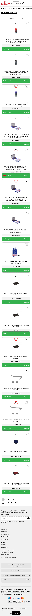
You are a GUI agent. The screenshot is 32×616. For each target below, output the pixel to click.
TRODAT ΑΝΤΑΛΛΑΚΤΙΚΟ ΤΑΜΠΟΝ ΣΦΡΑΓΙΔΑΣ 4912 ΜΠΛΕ (16, 389)
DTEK (20, 613)
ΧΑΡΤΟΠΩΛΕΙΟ (8, 8)
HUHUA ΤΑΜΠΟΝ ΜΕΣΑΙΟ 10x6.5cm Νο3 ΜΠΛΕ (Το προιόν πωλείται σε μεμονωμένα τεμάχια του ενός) (16, 199)
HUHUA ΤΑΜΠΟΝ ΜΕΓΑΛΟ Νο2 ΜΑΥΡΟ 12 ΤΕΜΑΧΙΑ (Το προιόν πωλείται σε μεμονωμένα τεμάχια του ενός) (16, 167)
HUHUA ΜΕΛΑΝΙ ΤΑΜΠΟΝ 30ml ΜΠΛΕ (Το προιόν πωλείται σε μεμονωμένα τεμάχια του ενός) (16, 104)
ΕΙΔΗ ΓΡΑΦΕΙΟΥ (18, 8)
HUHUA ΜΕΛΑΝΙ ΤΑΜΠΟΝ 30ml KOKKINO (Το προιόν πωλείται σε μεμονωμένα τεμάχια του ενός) (16, 41)
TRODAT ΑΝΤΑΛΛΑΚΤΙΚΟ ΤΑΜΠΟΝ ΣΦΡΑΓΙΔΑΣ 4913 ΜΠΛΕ (16, 420)
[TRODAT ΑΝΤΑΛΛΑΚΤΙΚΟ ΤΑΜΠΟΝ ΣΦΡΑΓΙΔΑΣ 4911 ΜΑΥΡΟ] (16, 284)
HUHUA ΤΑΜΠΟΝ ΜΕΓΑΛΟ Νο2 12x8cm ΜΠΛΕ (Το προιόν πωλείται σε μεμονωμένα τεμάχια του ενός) (16, 136)
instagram (28, 580)
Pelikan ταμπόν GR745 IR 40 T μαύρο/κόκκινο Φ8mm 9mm (16, 262)
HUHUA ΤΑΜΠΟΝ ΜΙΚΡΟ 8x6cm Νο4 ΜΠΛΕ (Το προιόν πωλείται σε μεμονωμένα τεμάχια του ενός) (16, 231)
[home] (1, 8)
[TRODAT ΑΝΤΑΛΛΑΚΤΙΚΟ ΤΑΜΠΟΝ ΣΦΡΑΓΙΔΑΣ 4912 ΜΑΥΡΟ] (16, 347)
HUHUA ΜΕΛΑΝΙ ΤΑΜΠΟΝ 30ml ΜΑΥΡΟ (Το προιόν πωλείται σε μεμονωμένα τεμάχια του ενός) (16, 73)
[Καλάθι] (28, 3)
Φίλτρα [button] (16, 613)
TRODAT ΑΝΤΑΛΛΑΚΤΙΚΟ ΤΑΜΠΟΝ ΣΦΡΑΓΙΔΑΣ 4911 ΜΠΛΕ (16, 325)
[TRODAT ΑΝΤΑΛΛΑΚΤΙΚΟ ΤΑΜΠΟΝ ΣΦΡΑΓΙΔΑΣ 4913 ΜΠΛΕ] (16, 410)
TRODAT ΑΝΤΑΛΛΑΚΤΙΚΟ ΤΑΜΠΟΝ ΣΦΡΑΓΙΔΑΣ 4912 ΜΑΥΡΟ (16, 357)
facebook (4, 580)
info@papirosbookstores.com (16, 570)
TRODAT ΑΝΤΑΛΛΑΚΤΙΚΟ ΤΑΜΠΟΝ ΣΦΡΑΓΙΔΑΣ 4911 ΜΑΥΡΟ (16, 294)
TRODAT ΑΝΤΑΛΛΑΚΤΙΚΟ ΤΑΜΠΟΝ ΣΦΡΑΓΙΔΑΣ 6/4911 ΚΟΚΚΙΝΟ (16, 483)
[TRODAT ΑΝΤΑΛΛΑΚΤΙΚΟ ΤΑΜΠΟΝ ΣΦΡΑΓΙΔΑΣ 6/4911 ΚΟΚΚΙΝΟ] (16, 473)
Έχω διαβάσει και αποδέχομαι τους (12, 522)
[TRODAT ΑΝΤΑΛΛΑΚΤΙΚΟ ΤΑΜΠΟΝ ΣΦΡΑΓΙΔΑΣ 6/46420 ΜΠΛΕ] (16, 442)
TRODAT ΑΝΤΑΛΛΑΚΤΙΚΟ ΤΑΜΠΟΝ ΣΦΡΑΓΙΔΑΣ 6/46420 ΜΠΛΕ (16, 452)
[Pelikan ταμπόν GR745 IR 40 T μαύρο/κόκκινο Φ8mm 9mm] (16, 252)
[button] (27, 23)
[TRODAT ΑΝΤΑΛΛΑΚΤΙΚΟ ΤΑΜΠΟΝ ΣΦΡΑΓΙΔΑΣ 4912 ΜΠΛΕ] (16, 378)
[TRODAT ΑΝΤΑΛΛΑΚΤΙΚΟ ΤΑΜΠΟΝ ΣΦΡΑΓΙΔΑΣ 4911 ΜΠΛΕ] (16, 315)
